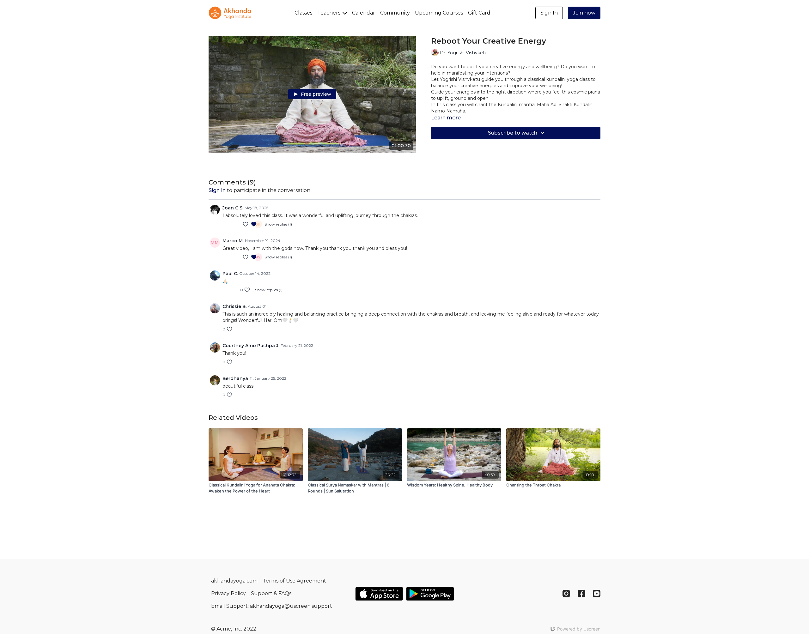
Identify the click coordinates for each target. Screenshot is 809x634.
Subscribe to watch (512, 133)
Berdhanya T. (237, 378)
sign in (217, 190)
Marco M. (233, 241)
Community (395, 13)
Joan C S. (232, 208)
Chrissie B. (234, 306)
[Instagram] (566, 593)
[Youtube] (596, 593)
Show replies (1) (278, 224)
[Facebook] (581, 593)
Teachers (329, 13)
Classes (303, 13)
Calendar (363, 13)
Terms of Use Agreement (294, 581)
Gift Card (479, 13)
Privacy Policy (228, 593)
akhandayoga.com (234, 581)
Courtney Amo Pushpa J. (250, 345)
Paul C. (230, 273)
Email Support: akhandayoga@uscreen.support (271, 606)
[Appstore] (379, 594)
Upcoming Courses (439, 13)
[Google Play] (430, 594)
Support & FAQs (271, 593)
